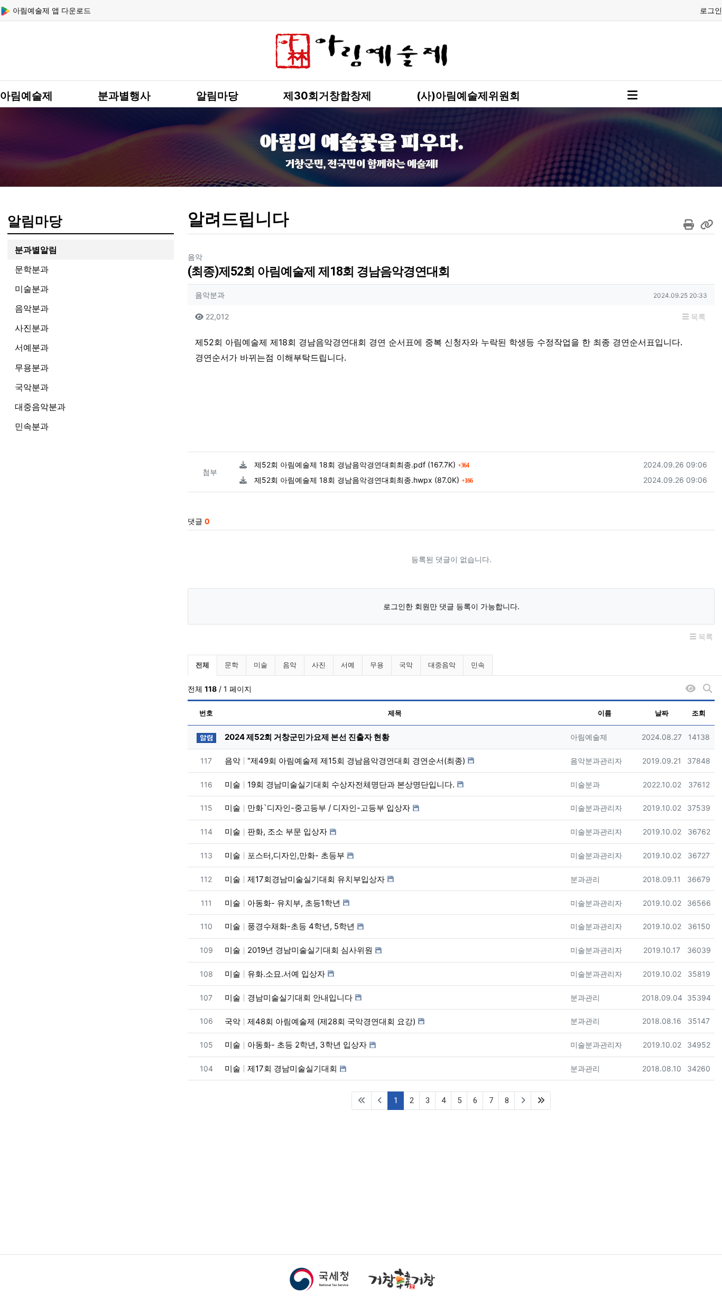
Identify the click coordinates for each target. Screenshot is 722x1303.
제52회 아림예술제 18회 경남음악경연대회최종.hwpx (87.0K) (363, 479)
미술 (260, 664)
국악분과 (32, 387)
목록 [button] (697, 316)
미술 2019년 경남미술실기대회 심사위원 (299, 950)
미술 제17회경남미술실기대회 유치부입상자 (305, 879)
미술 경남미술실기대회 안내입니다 (289, 998)
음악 (290, 664)
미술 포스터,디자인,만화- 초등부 (285, 855)
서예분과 (32, 347)
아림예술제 (26, 95)
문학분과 (32, 269)
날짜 (662, 713)
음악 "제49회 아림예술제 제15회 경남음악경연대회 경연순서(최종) (345, 761)
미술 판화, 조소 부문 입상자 (276, 832)
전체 (202, 664)
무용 (377, 664)
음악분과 (32, 308)
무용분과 (32, 367)
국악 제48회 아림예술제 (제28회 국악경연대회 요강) (320, 1021)
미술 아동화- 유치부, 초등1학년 (282, 903)
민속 (478, 664)
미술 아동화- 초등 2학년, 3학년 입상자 (296, 1045)
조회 (699, 713)
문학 (231, 664)
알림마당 (217, 95)
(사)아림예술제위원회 (468, 95)
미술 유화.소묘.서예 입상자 (275, 974)
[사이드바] (632, 95)
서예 (348, 664)
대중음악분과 (40, 406)
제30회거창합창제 (327, 95)
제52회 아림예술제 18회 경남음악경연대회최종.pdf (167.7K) (361, 464)
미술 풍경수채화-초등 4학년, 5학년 (290, 926)
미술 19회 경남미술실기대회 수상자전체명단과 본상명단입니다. (340, 784)
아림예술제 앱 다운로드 (51, 10)
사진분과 (32, 328)
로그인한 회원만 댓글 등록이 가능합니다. (451, 606)
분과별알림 (36, 249)
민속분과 (32, 426)
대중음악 (442, 664)
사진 (319, 664)
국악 (406, 664)
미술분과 (32, 288)
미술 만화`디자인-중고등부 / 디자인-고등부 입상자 (317, 808)
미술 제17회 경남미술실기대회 (281, 1068)
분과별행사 (124, 95)
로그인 (711, 10)
